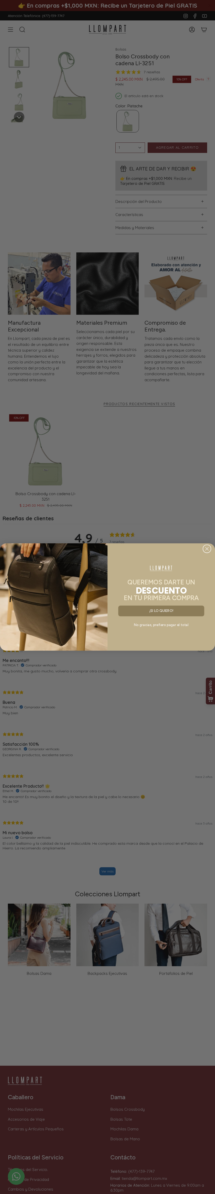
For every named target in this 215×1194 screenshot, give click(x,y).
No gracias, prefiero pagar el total (161, 625)
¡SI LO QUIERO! (161, 611)
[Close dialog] (207, 549)
